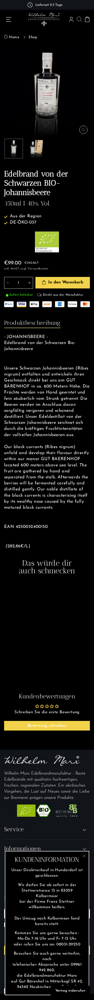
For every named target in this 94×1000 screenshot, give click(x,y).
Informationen (22, 848)
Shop (32, 37)
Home (13, 37)
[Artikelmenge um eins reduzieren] (7, 283)
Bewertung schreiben (47, 726)
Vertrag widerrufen (70, 991)
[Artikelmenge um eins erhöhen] (29, 283)
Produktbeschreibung (32, 322)
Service (14, 829)
